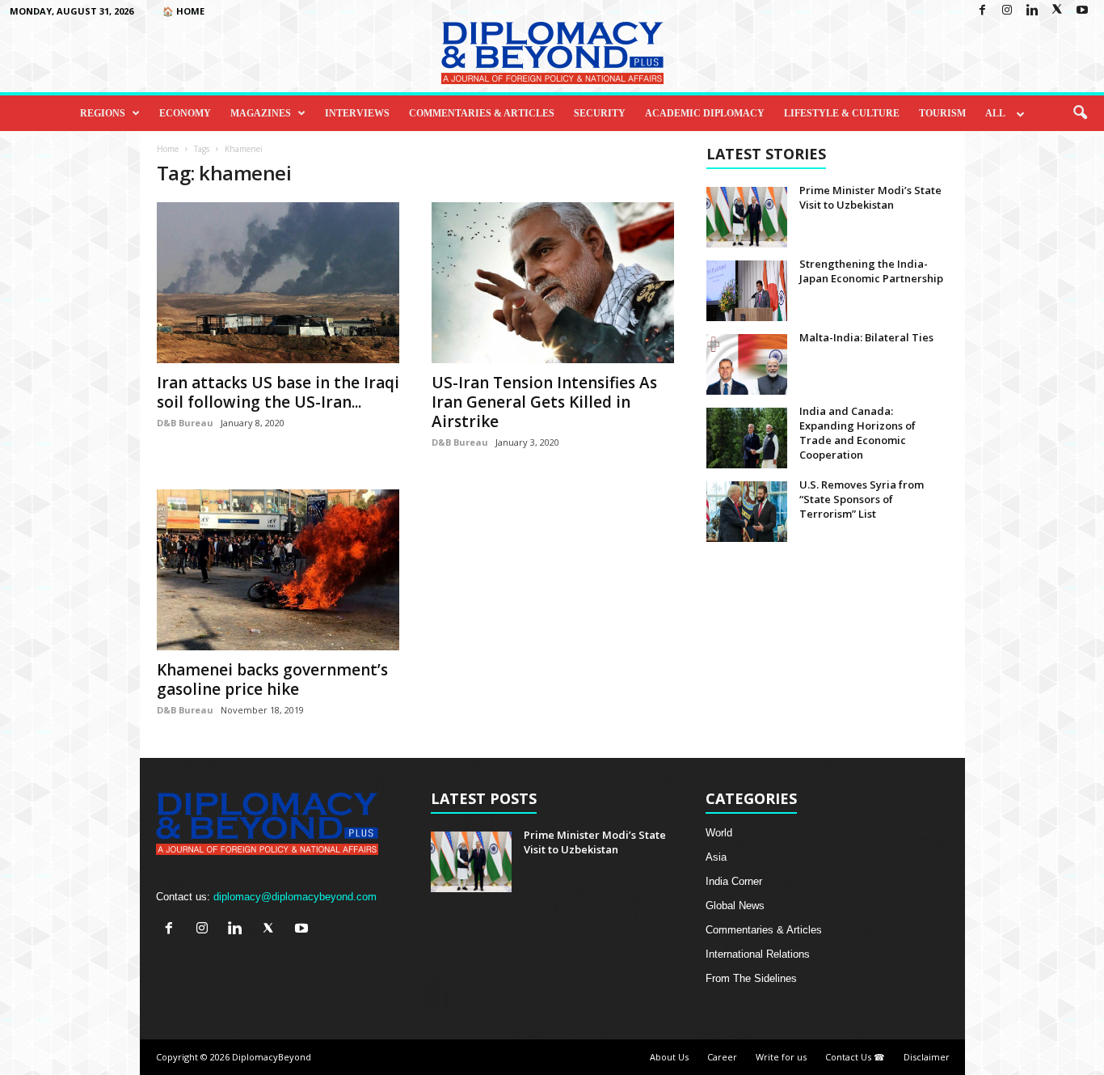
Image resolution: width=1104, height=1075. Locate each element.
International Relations (758, 954)
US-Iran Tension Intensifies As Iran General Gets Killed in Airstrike (544, 402)
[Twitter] (1057, 11)
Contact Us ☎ (855, 1057)
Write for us (781, 1057)
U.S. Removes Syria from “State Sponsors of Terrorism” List (861, 499)
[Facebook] (982, 11)
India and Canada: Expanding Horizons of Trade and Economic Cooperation (857, 433)
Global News (735, 905)
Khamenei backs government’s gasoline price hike (272, 679)
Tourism (942, 113)
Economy (185, 113)
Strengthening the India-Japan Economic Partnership (871, 271)
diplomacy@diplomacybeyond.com (295, 897)
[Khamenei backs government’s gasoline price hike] (278, 569)
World (719, 833)
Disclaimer (927, 1057)
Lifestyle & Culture (842, 113)
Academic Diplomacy (705, 113)
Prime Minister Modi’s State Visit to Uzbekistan (870, 197)
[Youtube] (1082, 11)
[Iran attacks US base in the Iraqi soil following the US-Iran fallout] (278, 282)
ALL (995, 113)
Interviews (357, 113)
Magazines (260, 113)
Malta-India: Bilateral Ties (866, 337)
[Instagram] (1007, 11)
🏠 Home (183, 11)
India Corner (734, 881)
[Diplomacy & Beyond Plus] (552, 53)
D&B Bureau (185, 423)
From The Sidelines (751, 978)
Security (600, 113)
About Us (669, 1057)
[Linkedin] (1032, 11)
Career (722, 1057)
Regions (102, 113)
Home (168, 148)
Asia (716, 857)
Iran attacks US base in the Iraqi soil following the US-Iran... (278, 392)
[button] (1080, 113)
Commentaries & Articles (481, 113)
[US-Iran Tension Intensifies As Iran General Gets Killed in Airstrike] (553, 282)
